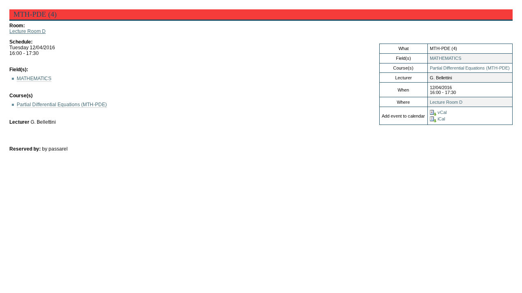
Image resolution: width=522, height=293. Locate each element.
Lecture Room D (27, 31)
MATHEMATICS (445, 58)
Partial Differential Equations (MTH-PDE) (470, 68)
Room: (17, 25)
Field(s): (18, 69)
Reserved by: (25, 149)
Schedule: (21, 42)
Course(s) (21, 95)
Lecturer (19, 122)
